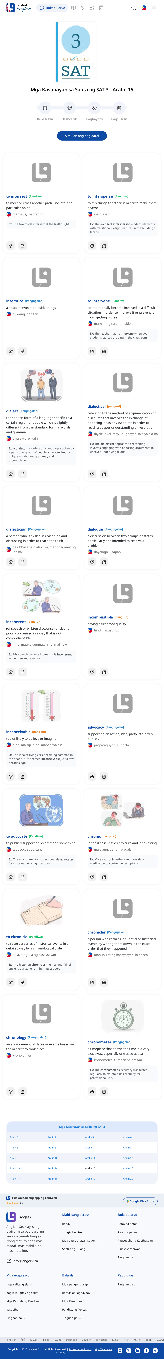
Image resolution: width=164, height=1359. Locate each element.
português (101, 1339)
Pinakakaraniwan (129, 1249)
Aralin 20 (128, 1178)
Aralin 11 (90, 1158)
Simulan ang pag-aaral (82, 136)
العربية (33, 1339)
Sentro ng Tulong (73, 1249)
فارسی (57, 1339)
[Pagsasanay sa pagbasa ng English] (101, 8)
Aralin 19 (90, 1178)
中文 (126, 1339)
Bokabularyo (127, 1214)
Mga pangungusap (75, 1284)
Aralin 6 (52, 1147)
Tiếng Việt (10, 1339)
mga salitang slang (19, 1284)
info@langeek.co (25, 1261)
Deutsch (86, 1339)
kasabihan (13, 1309)
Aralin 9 (14, 1158)
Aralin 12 (128, 1158)
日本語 (115, 1339)
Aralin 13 (15, 1168)
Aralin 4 (127, 1137)
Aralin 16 (128, 1168)
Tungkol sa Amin (73, 1232)
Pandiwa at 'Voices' (74, 1309)
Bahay (66, 1224)
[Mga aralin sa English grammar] (74, 8)
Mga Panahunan (73, 1301)
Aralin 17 (15, 1178)
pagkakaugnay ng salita (22, 1293)
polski (149, 1339)
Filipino (45, 1339)
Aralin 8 (127, 1147)
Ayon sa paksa (127, 1232)
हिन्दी (23, 1339)
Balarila (68, 1275)
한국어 (137, 1339)
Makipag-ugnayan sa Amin (80, 1240)
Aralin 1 (14, 1137)
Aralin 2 (52, 1137)
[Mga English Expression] (83, 8)
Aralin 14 (53, 1168)
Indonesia (71, 1339)
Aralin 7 (89, 1147)
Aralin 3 (89, 1137)
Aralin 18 (53, 1178)
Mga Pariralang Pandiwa (22, 1301)
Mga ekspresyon (19, 1275)
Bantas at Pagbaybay (76, 1293)
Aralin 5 (14, 1147)
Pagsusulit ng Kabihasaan (135, 1240)
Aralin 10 (53, 1158)
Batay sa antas (127, 1224)
